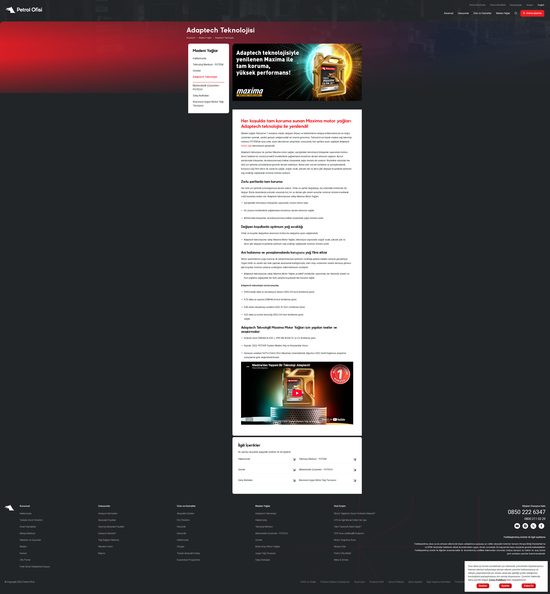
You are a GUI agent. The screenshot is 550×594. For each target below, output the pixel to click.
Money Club (340, 546)
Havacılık (181, 526)
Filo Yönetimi (183, 520)
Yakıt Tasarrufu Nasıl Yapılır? (348, 526)
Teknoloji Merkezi (264, 526)
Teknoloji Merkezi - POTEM (208, 64)
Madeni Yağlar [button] (503, 13)
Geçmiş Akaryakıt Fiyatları (111, 526)
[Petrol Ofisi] (24, 9)
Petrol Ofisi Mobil (497, 5)
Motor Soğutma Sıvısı (345, 540)
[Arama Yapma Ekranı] (515, 13)
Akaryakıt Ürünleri (185, 513)
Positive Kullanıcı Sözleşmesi (335, 582)
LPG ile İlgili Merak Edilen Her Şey (350, 520)
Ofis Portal (25, 560)
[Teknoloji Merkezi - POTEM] (355, 459)
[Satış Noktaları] (294, 480)
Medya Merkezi (27, 533)
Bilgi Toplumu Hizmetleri (438, 582)
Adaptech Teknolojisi (205, 76)
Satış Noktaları (201, 95)
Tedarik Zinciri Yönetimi (31, 520)
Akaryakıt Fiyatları (107, 520)
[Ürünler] (294, 470)
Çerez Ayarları (415, 582)
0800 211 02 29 (534, 519)
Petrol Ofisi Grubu (478, 5)
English (541, 5)
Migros (101, 553)
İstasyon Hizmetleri (107, 513)
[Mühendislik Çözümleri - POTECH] (355, 470)
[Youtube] (517, 526)
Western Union (105, 546)
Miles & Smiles (341, 560)
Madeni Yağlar (205, 38)
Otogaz (180, 546)
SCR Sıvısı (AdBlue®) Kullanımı (349, 533)
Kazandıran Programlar (188, 560)
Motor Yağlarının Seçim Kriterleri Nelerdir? (354, 513)
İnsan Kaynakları (28, 526)
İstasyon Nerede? (107, 533)
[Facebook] (541, 526)
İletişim (530, 5)
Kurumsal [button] (448, 13)
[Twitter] (533, 526)
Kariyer (23, 553)
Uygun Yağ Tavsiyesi (265, 553)
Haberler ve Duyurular (30, 540)
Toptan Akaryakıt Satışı (188, 553)
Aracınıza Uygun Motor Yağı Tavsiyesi (208, 103)
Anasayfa (190, 38)
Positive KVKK (377, 582)
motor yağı (246, 145)
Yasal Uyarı (359, 582)
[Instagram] (525, 526)
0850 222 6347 (526, 512)
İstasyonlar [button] (463, 13)
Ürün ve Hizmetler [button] (482, 13)
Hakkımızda (199, 58)
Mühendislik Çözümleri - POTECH (206, 87)
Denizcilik (181, 533)
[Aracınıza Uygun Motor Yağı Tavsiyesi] (355, 480)
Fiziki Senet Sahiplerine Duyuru (35, 566)
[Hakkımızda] (294, 459)
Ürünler (197, 70)
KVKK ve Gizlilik (308, 582)
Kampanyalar (516, 5)
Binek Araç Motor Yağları (267, 546)
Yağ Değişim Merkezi (108, 540)
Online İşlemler (534, 13)
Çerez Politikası (396, 582)
